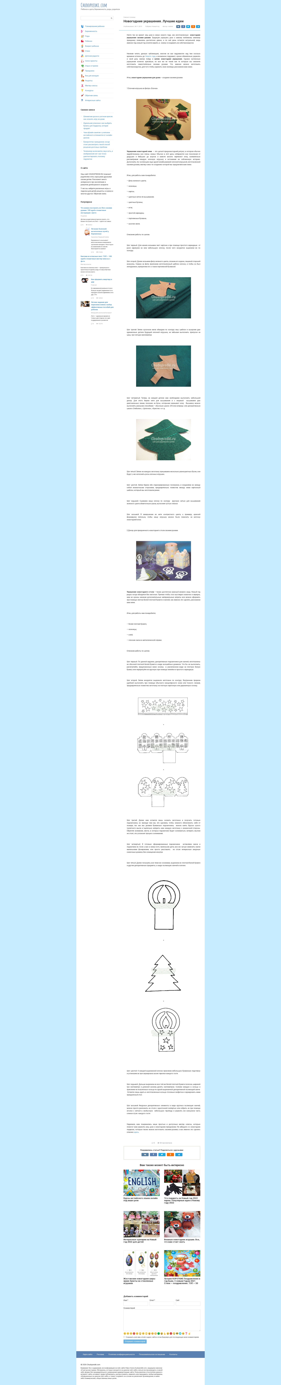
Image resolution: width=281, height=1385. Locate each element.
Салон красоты (91, 61)
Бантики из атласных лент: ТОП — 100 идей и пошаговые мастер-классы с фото (96, 258)
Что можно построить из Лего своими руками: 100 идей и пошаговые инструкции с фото (96, 210)
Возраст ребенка (92, 46)
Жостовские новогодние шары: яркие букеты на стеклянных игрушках (139, 1281)
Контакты (173, 1354)
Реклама (100, 1354)
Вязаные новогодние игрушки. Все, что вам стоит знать (182, 1240)
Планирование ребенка (94, 26)
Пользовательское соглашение (152, 1354)
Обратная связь (91, 95)
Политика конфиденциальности (121, 1354)
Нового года (150, 56)
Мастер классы (91, 86)
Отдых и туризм (91, 66)
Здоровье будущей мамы (100, 237)
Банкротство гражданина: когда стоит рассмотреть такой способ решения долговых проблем (96, 144)
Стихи (87, 51)
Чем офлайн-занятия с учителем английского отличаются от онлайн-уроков (98, 135)
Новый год (155, 26)
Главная (94, 285)
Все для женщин (92, 76)
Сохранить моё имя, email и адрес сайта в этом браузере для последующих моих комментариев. (162, 1337)
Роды (87, 36)
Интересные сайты (93, 100)
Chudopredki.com (94, 5)
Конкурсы (89, 91)
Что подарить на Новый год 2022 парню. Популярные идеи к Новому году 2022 (182, 1200)
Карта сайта (87, 1354)
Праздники (89, 71)
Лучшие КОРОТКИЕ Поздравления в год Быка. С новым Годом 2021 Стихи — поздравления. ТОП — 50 (182, 1281)
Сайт (177, 1300)
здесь (136, 1132)
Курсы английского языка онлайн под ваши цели (140, 1199)
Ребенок (88, 41)
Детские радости (92, 56)
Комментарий (129, 1308)
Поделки (84, 216)
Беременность (91, 31)
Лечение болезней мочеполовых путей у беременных (100, 231)
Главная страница (129, 17)
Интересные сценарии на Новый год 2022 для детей (139, 1240)
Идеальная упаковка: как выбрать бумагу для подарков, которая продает (97, 125)
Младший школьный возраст (101, 313)
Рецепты (89, 81)
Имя (125, 1300)
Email (152, 1300)
